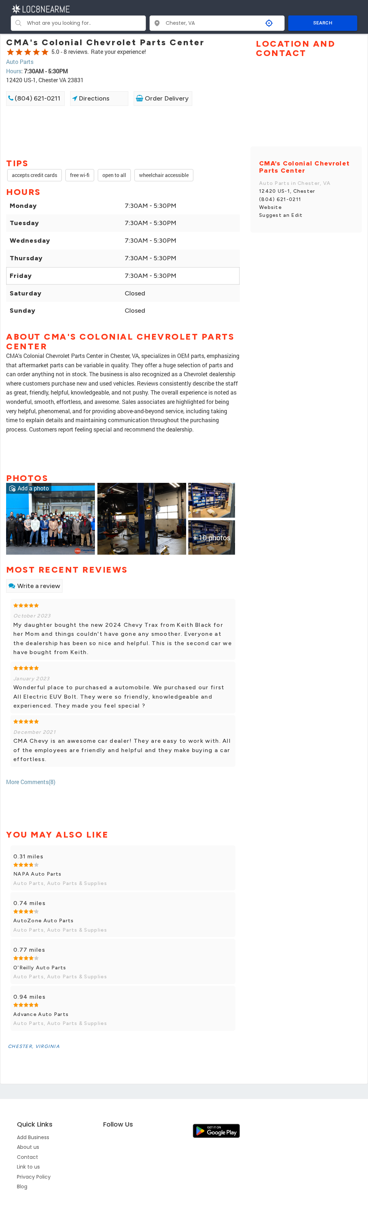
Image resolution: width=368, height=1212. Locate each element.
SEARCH (322, 22)
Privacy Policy (34, 1176)
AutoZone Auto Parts (43, 921)
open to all (114, 175)
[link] (50, 518)
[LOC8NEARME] (40, 8)
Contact (27, 1157)
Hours (13, 71)
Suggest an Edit (281, 215)
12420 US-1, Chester (287, 191)
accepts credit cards (34, 175)
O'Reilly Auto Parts (39, 968)
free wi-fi (79, 175)
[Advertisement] (123, 131)
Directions (93, 98)
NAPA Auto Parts (37, 874)
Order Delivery (166, 98)
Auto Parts (19, 61)
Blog (22, 1186)
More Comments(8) (30, 782)
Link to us (28, 1166)
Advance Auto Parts (41, 1014)
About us (28, 1147)
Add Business (33, 1137)
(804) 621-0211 (36, 98)
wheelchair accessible (164, 175)
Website (270, 207)
